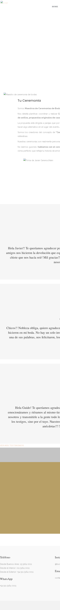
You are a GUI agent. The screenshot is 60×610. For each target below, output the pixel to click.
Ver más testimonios (12, 445)
